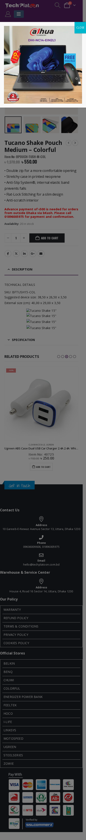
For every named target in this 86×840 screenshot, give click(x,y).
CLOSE (80, 27)
